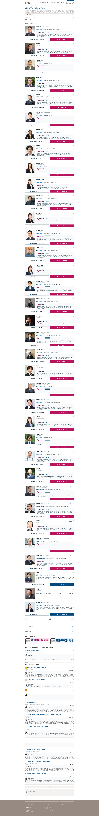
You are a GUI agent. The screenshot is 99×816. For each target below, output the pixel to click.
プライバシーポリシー (47, 807)
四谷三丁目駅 (46, 63)
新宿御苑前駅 (46, 148)
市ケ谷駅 (45, 198)
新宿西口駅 (45, 97)
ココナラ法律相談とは (29, 804)
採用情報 (63, 806)
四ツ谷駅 (45, 352)
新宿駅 (45, 46)
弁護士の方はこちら (71, 0)
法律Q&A (27, 806)
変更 (73, 14)
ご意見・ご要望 (46, 804)
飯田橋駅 (45, 233)
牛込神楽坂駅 (46, 132)
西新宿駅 (45, 386)
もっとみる (49, 786)
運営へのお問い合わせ (29, 811)
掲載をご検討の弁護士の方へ (48, 810)
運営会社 (63, 804)
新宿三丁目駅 (46, 29)
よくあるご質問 (28, 810)
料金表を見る (47, 49)
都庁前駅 (45, 166)
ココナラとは (28, 808)
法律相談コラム (28, 807)
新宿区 (41, 29)
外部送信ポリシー (47, 808)
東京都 (38, 29)
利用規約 (45, 806)
